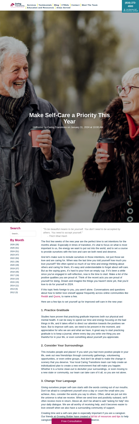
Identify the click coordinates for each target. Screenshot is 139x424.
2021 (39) (14, 262)
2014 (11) (14, 285)
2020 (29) (14, 265)
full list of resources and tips (105, 416)
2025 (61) (14, 248)
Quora (56, 296)
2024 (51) (14, 251)
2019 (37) (14, 268)
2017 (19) (14, 275)
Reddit (44, 296)
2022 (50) (14, 258)
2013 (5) (14, 289)
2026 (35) (14, 244)
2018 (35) (14, 272)
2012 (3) (14, 292)
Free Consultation (71, 421)
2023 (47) (14, 255)
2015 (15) (14, 282)
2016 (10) (14, 279)
